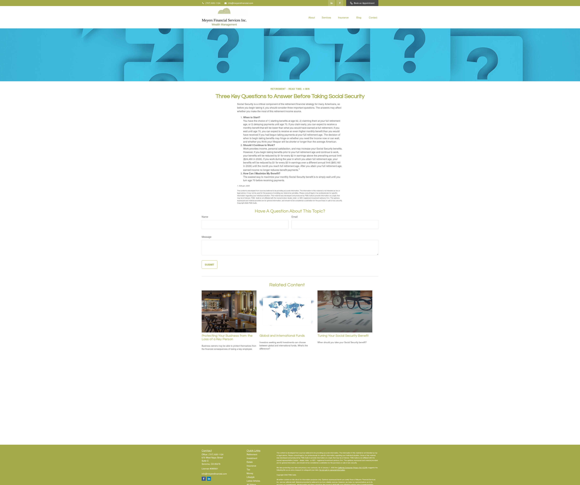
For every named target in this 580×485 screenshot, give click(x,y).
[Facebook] (339, 3)
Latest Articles (253, 480)
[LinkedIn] (331, 3)
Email (295, 216)
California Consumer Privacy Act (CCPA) (353, 467)
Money (250, 473)
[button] (311, 17)
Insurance (251, 465)
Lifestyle (251, 477)
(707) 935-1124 (212, 3)
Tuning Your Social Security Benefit (343, 335)
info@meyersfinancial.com (240, 3)
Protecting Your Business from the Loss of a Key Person (227, 337)
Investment (252, 458)
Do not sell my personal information (332, 470)
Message (206, 236)
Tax (248, 469)
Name (205, 216)
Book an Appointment (364, 3)
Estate (250, 461)
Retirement (252, 454)
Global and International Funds (282, 335)
